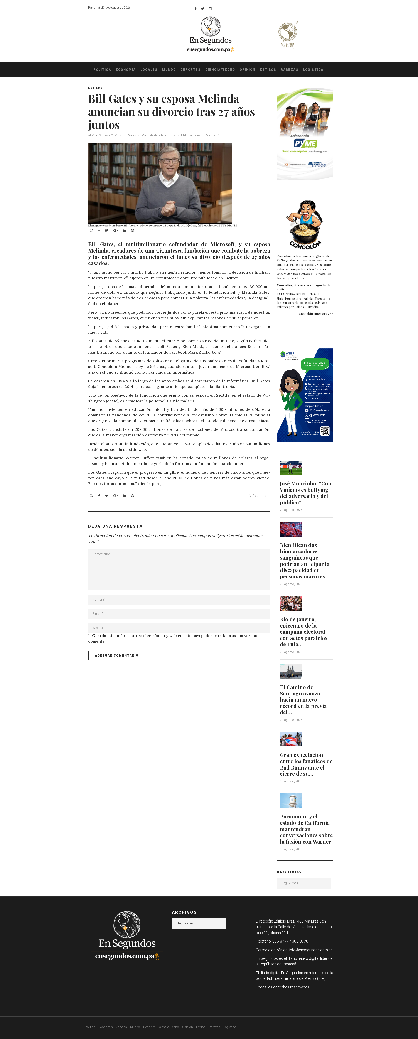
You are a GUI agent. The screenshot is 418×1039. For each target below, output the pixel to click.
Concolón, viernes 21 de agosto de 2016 (304, 287)
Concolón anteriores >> (316, 314)
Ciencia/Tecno (220, 69)
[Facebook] (195, 8)
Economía (126, 69)
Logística (313, 69)
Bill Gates (129, 135)
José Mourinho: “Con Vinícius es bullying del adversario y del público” (305, 492)
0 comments (261, 495)
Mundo (169, 69)
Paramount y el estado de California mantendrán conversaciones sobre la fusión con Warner (306, 829)
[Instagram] (210, 8)
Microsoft (213, 135)
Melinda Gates (191, 135)
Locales (149, 69)
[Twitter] (202, 8)
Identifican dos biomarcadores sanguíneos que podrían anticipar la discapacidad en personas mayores (305, 560)
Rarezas (289, 69)
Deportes (190, 69)
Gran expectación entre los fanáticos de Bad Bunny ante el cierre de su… (306, 764)
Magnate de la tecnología (159, 135)
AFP (91, 135)
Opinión (247, 69)
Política (102, 69)
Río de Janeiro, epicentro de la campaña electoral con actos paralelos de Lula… (303, 632)
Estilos (268, 69)
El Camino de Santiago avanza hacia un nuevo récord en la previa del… (303, 700)
